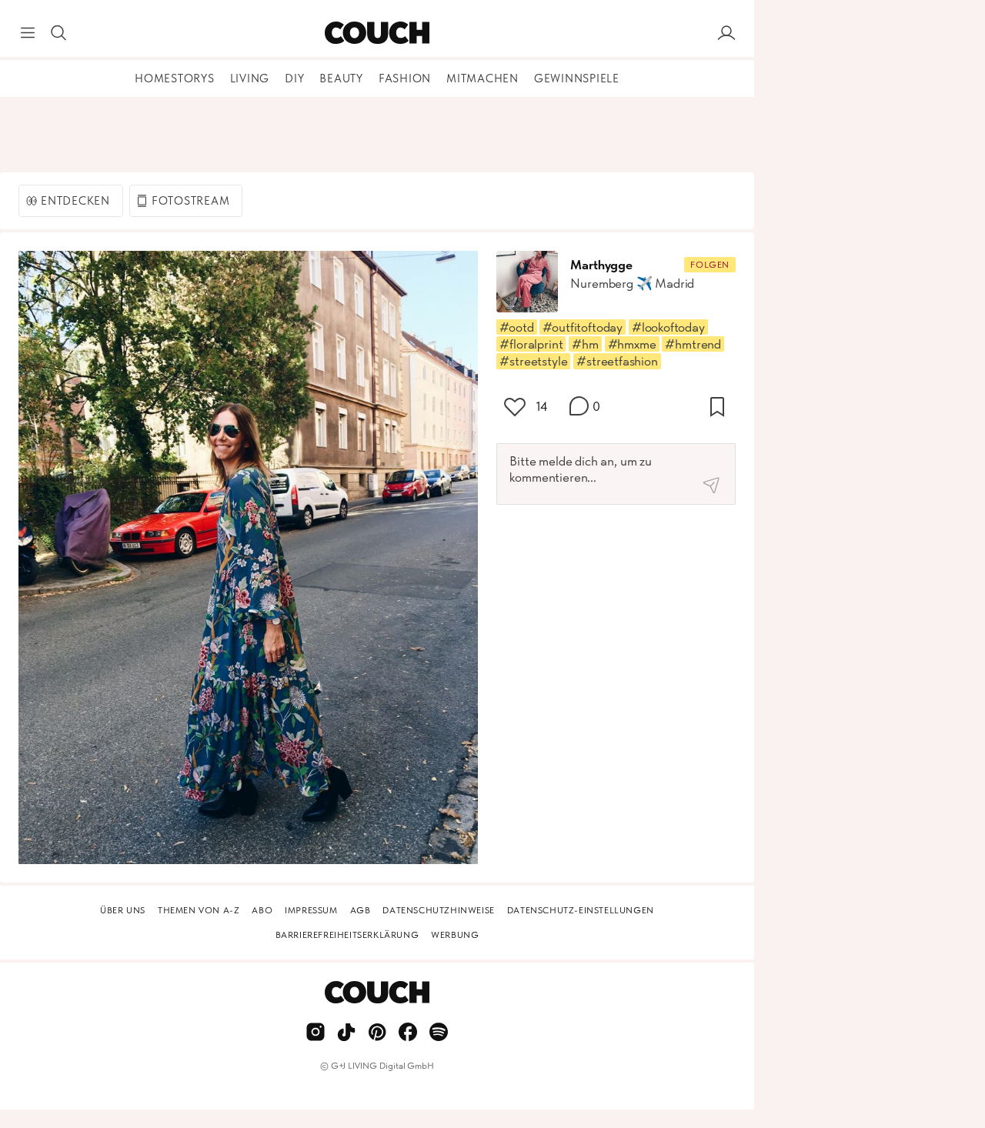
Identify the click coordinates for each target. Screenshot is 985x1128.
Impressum (311, 910)
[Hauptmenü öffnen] (27, 33)
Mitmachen (482, 78)
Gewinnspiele (576, 78)
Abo (262, 910)
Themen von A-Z (198, 910)
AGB (360, 910)
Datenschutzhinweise (438, 910)
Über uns (122, 910)
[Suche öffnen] (58, 33)
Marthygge (601, 264)
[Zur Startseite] (377, 33)
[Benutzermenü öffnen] (726, 33)
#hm (585, 344)
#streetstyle (533, 361)
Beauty (341, 78)
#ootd (516, 327)
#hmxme (632, 344)
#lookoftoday (668, 327)
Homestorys (175, 78)
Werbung (455, 934)
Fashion (405, 78)
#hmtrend (693, 344)
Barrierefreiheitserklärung (347, 934)
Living (250, 78)
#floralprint (531, 344)
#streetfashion (617, 361)
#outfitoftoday (583, 327)
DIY (294, 78)
